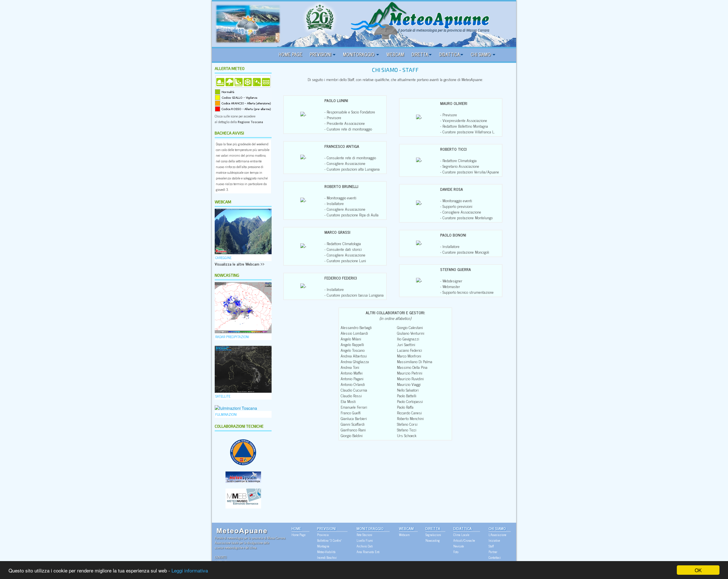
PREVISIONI (321, 54)
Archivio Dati (365, 546)
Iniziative (494, 540)
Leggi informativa (189, 570)
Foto (455, 551)
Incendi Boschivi (327, 557)
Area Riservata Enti (368, 551)
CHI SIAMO (481, 54)
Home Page (298, 534)
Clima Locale (461, 534)
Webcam (404, 534)
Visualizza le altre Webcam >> (239, 263)
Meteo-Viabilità (326, 551)
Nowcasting (432, 540)
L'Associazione (497, 534)
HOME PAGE (290, 54)
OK (698, 570)
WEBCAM (395, 54)
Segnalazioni (433, 534)
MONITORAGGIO (359, 54)
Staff (491, 546)
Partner (493, 551)
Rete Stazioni (364, 534)
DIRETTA (419, 54)
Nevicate (458, 546)
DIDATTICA (449, 54)
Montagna (323, 546)
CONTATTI (221, 557)
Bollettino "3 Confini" (329, 540)
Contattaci (495, 557)
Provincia (323, 534)
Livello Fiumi (365, 540)
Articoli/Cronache (464, 540)
